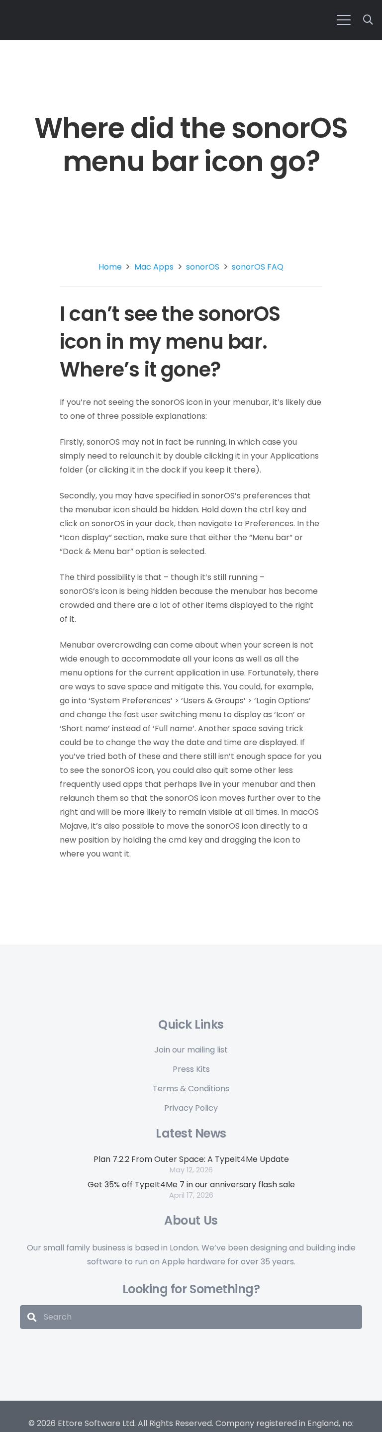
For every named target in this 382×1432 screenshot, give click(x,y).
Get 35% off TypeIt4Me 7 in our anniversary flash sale (191, 1184)
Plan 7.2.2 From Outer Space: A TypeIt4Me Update (191, 1159)
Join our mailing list (191, 1049)
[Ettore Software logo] (145, 18)
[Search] (32, 1317)
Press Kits (191, 1069)
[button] (343, 20)
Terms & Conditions (191, 1088)
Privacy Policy (191, 1108)
